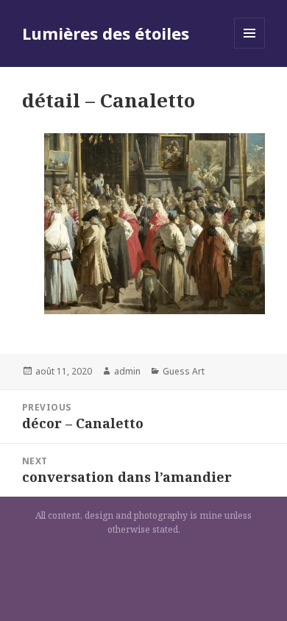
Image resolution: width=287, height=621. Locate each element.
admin (127, 371)
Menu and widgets (250, 48)
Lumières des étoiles (105, 33)
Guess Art (184, 371)
